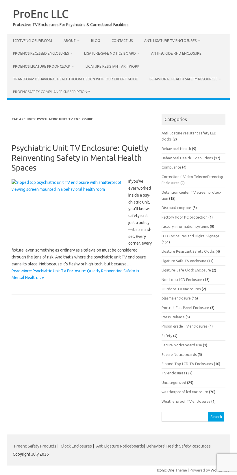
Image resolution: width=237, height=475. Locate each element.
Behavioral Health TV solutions (187, 158)
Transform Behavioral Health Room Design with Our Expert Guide (75, 79)
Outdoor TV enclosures (181, 289)
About (70, 40)
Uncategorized (174, 382)
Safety (167, 336)
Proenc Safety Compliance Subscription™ (51, 92)
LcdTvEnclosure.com (32, 40)
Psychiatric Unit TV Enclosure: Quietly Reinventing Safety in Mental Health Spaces (80, 157)
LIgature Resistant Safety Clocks (188, 251)
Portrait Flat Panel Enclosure (185, 308)
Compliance (171, 167)
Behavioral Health (176, 149)
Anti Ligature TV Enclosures (170, 40)
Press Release (173, 317)
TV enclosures (173, 373)
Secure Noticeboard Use (182, 345)
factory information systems (185, 226)
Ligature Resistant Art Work (112, 66)
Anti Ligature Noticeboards (120, 446)
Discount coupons (177, 208)
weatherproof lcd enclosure (185, 392)
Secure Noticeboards (179, 354)
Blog (95, 40)
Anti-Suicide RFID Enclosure (176, 53)
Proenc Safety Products (35, 446)
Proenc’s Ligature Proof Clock (41, 66)
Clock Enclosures (76, 446)
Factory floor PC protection (185, 217)
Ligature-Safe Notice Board (110, 53)
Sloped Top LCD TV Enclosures (187, 364)
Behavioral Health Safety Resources (183, 79)
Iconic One (165, 470)
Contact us (122, 40)
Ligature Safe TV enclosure (184, 261)
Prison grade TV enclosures (185, 326)
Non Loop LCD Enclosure (182, 280)
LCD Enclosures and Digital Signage (190, 236)
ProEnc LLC (40, 14)
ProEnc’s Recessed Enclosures (41, 53)
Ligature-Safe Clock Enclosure (186, 270)
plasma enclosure (176, 298)
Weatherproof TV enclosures (186, 401)
